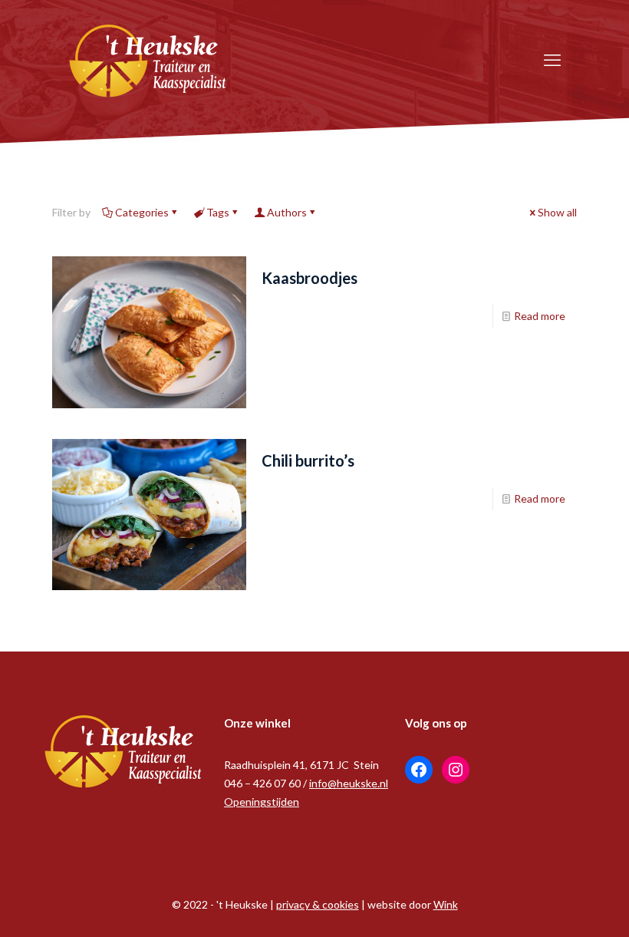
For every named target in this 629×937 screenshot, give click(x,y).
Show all (557, 212)
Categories (142, 212)
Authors (287, 212)
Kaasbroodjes (309, 278)
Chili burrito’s (308, 460)
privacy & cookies (317, 904)
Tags (217, 212)
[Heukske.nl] (148, 59)
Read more (539, 315)
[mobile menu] (552, 60)
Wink (445, 904)
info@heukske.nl (348, 783)
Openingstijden (261, 801)
